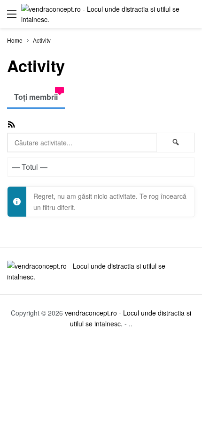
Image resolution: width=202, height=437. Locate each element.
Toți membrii (36, 96)
